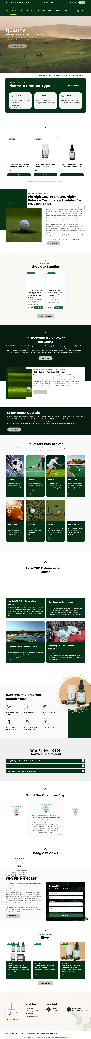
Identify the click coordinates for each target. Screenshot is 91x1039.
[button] (30, 181)
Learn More (14, 429)
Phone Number (52, 901)
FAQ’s (49, 11)
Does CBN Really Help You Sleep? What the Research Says (17, 967)
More (66, 11)
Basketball (12, 524)
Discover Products (15, 46)
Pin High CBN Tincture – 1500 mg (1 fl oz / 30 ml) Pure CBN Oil (72, 165)
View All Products (73, 85)
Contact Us (57, 11)
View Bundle (39, 307)
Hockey (31, 480)
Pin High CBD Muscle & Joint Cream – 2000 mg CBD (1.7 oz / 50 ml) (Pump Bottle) (45, 165)
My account (30, 1013)
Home (21, 11)
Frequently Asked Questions (35, 1011)
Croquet (51, 524)
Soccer (11, 480)
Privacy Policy (31, 1019)
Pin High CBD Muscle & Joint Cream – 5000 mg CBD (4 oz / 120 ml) (19, 165)
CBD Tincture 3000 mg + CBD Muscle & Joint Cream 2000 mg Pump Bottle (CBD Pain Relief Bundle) (35, 294)
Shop (37, 11)
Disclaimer (30, 1008)
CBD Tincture (21, 96)
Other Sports (73, 524)
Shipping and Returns (33, 1016)
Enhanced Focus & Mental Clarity (22, 646)
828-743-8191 (72, 2)
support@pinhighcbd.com (79, 1010)
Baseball (31, 524)
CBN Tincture (71, 96)
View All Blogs (45, 983)
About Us (29, 11)
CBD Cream (46, 96)
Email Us (82, 2)
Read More (53, 243)
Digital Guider (53, 1034)
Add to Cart (19, 175)
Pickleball (72, 480)
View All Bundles (45, 316)
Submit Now (65, 915)
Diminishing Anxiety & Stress (60, 602)
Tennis (51, 480)
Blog (43, 11)
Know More (45, 358)
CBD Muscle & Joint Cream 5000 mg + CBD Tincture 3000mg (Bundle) (55, 293)
